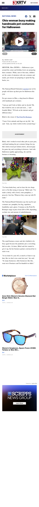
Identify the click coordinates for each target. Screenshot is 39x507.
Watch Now (34, 2)
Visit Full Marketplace (31, 275)
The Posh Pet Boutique (24, 117)
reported (26, 89)
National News (9, 16)
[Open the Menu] (3, 2)
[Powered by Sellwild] (34, 383)
